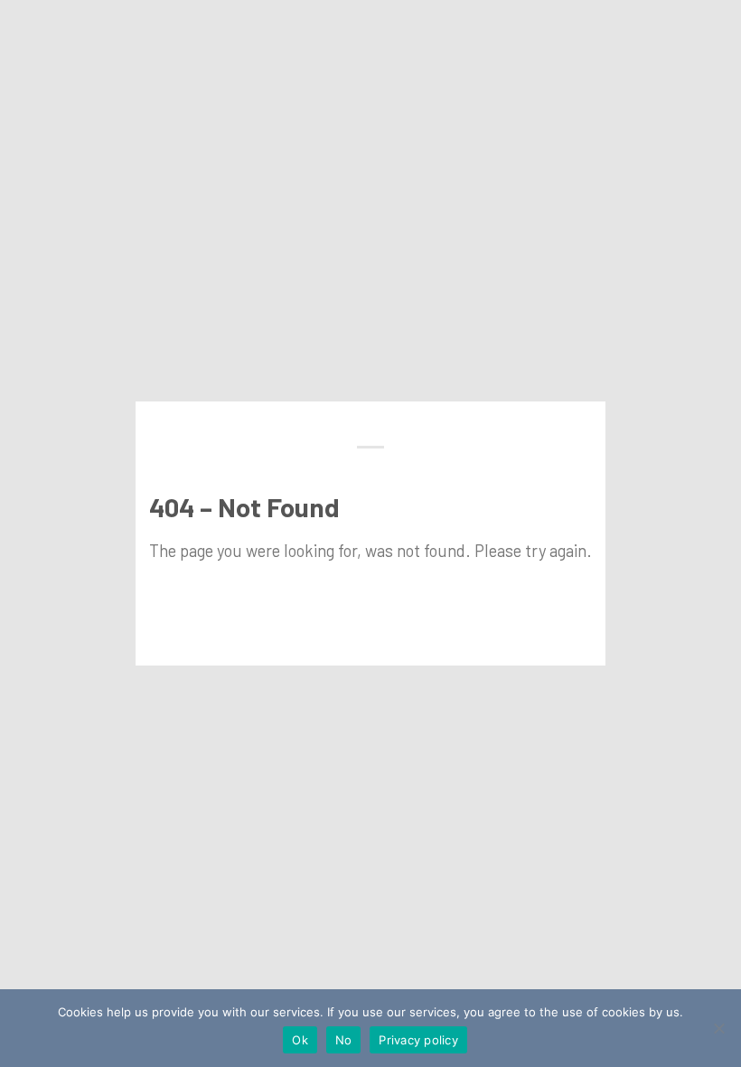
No (343, 1040)
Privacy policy (418, 1040)
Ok (300, 1040)
